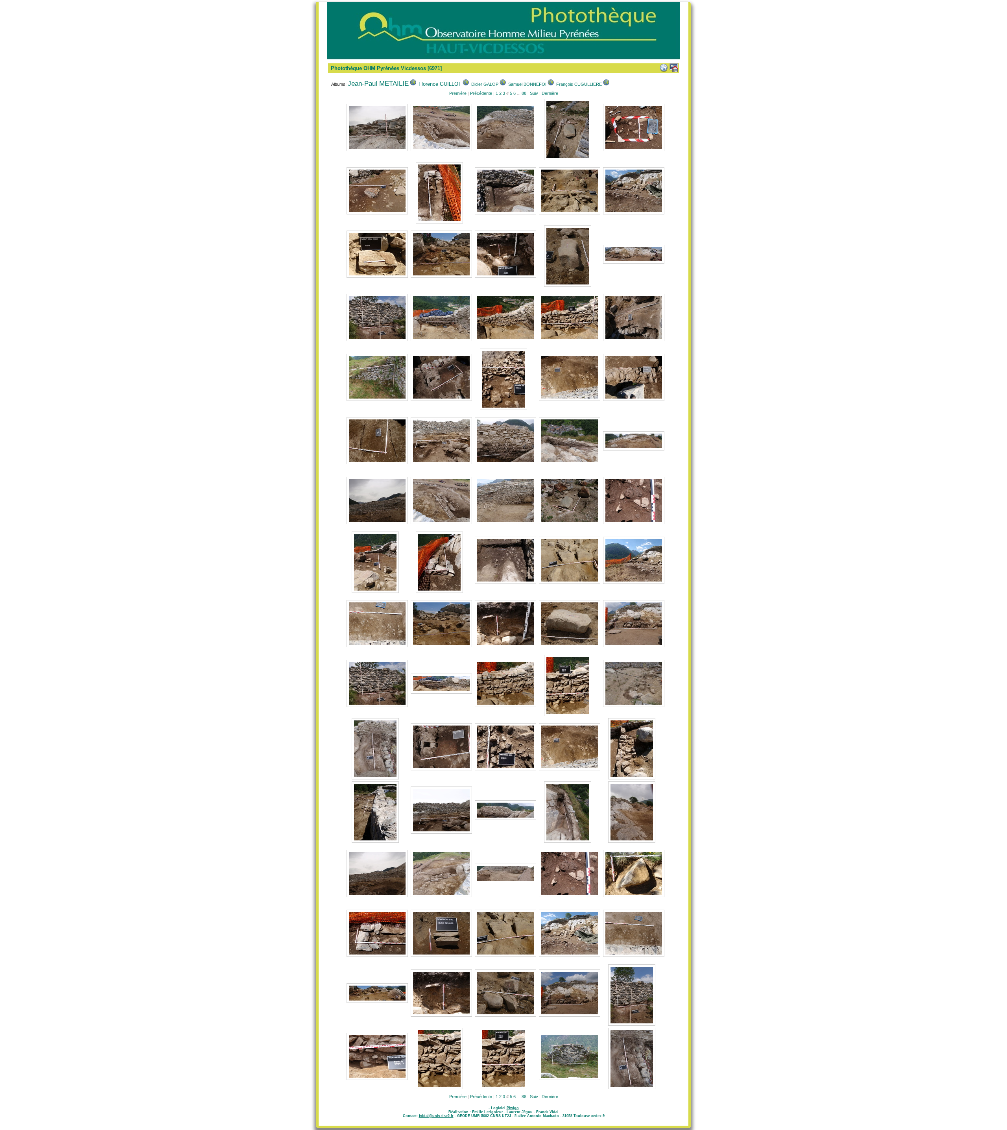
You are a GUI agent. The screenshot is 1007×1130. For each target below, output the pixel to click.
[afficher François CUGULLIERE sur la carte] (606, 84)
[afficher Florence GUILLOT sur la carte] (466, 84)
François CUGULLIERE (579, 84)
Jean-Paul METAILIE (378, 83)
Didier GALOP (484, 84)
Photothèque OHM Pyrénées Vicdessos (378, 68)
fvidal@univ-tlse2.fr (436, 1116)
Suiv (534, 93)
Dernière (550, 93)
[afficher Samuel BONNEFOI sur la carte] (551, 84)
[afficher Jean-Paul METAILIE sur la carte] (413, 84)
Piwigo (513, 1108)
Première (458, 93)
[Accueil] (673, 67)
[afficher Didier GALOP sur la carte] (503, 84)
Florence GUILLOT (440, 84)
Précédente (481, 93)
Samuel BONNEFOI (527, 84)
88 (524, 93)
